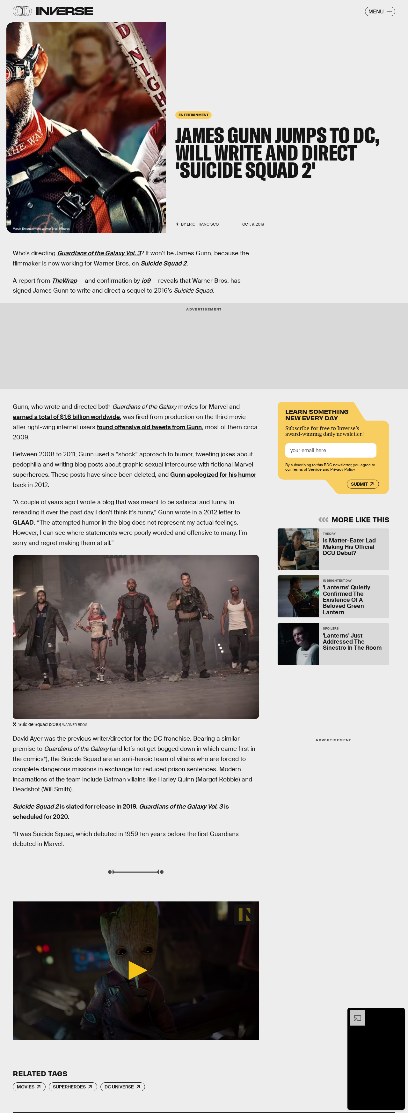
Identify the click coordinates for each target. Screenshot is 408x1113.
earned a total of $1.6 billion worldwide (66, 417)
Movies (25, 1087)
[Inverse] (64, 11)
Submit (359, 484)
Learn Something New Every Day (317, 414)
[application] (136, 970)
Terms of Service (307, 469)
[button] (136, 970)
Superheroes (69, 1087)
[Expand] (354, 1013)
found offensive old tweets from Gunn (149, 427)
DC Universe (119, 1087)
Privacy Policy (342, 469)
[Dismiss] (398, 1013)
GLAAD (23, 523)
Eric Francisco (203, 224)
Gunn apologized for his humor (213, 475)
